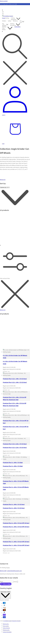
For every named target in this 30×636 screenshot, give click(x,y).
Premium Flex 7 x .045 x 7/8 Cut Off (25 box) (16, 541)
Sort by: (3, 183)
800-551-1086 (3, 570)
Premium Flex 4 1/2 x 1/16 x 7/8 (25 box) (15, 444)
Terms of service (6, 628)
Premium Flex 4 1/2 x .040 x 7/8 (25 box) (15, 379)
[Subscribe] (17, 582)
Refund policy (6, 624)
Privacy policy (6, 626)
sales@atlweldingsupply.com (14, 570)
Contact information (7, 632)
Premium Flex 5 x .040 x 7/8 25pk (13, 462)
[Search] (15, 58)
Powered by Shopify (16, 620)
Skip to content (3, 1)
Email (15, 581)
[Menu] (3, 12)
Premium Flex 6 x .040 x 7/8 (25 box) (14, 504)
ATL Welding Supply (7, 620)
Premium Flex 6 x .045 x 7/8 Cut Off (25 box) (16, 523)
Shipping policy (6, 630)
